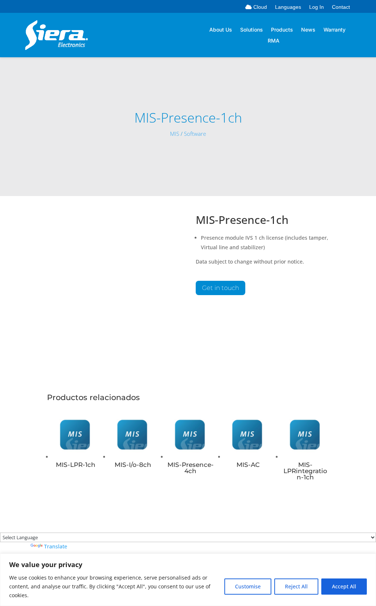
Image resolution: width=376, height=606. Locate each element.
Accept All (344, 586)
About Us (220, 30)
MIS (174, 134)
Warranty (334, 30)
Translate (55, 546)
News (308, 30)
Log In (316, 7)
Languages (288, 7)
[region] (188, 580)
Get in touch (220, 287)
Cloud (259, 7)
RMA (273, 41)
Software (195, 134)
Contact (341, 7)
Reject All (296, 586)
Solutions (251, 30)
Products (282, 30)
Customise (248, 586)
